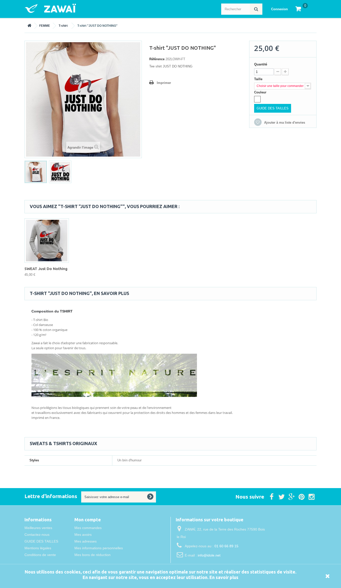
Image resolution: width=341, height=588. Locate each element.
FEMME (44, 25)
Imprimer (164, 83)
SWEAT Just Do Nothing (45, 269)
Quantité (260, 64)
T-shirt (63, 25)
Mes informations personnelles (98, 548)
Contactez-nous (36, 535)
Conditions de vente (40, 555)
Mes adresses (85, 541)
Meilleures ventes (38, 528)
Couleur (260, 92)
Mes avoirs (83, 535)
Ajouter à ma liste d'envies (284, 122)
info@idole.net (209, 555)
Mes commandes (88, 528)
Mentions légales (37, 548)
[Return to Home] (29, 26)
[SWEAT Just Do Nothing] (46, 240)
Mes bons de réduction (92, 555)
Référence (157, 59)
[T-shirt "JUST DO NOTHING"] (36, 172)
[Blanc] (257, 99)
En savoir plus (223, 577)
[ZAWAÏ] (73, 8)
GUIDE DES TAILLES (273, 108)
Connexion (279, 9)
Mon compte (87, 519)
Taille (258, 79)
